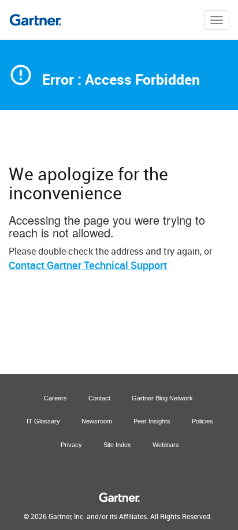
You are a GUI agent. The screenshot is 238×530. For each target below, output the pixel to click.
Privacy (71, 444)
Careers (55, 398)
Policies (202, 421)
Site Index (117, 444)
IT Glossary (43, 421)
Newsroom (96, 421)
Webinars (166, 444)
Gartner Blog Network (162, 398)
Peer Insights (151, 421)
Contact (99, 398)
